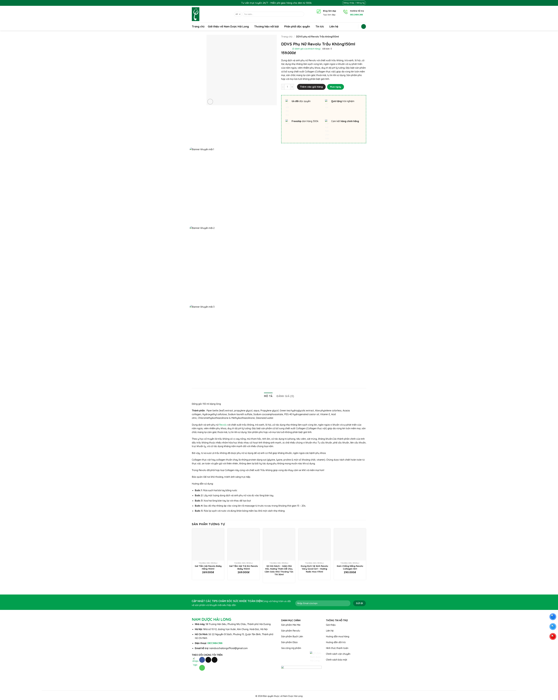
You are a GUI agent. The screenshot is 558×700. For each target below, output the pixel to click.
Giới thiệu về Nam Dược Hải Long (228, 26)
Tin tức (319, 26)
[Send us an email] (214, 660)
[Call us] (202, 668)
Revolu (223, 424)
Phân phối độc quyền (297, 26)
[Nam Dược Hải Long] (211, 14)
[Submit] (301, 14)
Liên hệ (333, 26)
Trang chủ (198, 26)
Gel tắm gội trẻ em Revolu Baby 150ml (243, 567)
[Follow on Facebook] (202, 660)
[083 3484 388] (315, 3)
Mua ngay (335, 86)
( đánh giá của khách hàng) (306, 48)
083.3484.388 (214, 643)
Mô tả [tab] (268, 396)
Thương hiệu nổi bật (266, 26)
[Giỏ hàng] (363, 26)
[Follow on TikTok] (208, 660)
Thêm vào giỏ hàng (311, 86)
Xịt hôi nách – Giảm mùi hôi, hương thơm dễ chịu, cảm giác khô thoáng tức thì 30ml (279, 570)
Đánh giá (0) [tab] (285, 396)
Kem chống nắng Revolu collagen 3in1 (350, 567)
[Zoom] (210, 101)
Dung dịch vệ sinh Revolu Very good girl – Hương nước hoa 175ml (314, 569)
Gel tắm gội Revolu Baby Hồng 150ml (208, 567)
